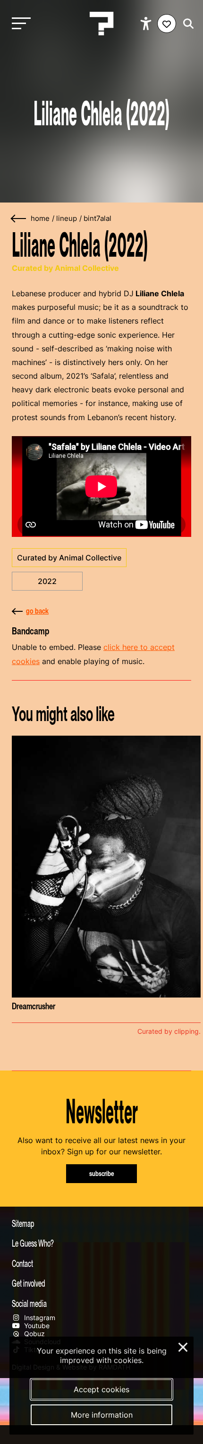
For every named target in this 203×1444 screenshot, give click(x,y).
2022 (47, 581)
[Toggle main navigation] (19, 24)
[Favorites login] (166, 23)
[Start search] (186, 24)
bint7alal (97, 218)
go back (37, 611)
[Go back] (19, 218)
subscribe (101, 1173)
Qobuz (33, 1334)
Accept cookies (101, 1389)
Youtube (36, 1326)
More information (102, 1415)
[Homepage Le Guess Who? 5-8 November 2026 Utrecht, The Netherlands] (101, 23)
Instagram (38, 1318)
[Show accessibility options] (147, 23)
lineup (66, 218)
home (40, 218)
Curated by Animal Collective (69, 557)
